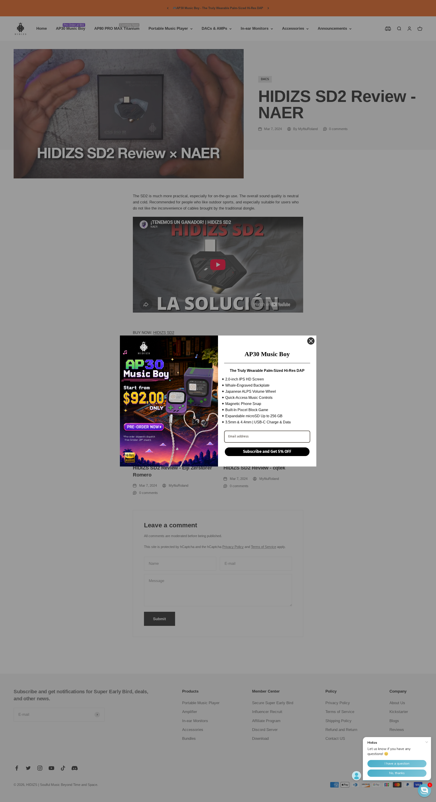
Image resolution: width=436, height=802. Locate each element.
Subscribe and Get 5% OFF (267, 451)
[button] (424, 790)
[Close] (310, 341)
